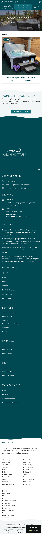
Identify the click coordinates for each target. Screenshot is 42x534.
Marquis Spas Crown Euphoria (21, 77)
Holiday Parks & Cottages (11, 324)
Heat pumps (7, 331)
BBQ (4, 390)
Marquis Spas (7, 316)
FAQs (4, 281)
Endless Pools (7, 353)
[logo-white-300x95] (7, 7)
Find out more (22, 243)
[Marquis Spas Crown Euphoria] (21, 38)
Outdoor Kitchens (8, 399)
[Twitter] (35, 169)
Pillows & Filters (8, 375)
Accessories (6, 368)
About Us (5, 273)
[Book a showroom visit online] (4, 188)
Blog (4, 277)
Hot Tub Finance (8, 290)
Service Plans (7, 294)
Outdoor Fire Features (10, 403)
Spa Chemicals (7, 371)
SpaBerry (5, 327)
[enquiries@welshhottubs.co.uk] (4, 185)
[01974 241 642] (4, 181)
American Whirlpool (9, 313)
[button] (39, 7)
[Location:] (4, 200)
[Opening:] (4, 209)
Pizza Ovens (6, 394)
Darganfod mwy (29, 261)
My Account (6, 298)
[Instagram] (39, 169)
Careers (5, 286)
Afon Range (6, 320)
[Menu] (35, 6)
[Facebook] (30, 169)
